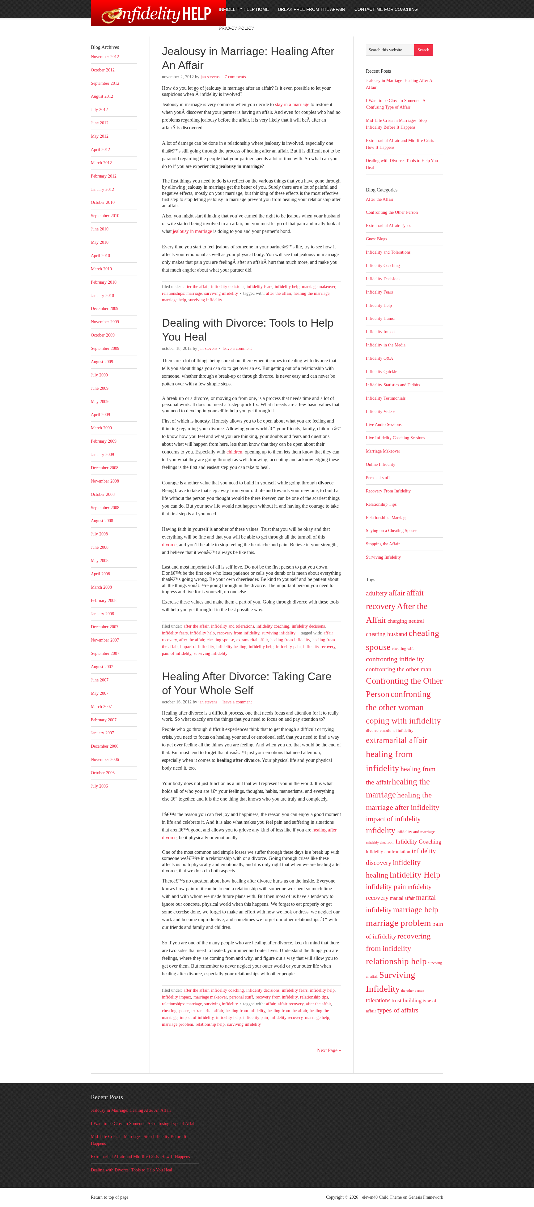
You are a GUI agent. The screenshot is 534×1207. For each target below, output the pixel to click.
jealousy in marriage (192, 231)
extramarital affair (252, 640)
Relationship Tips (314, 997)
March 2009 (101, 428)
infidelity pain (288, 646)
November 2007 (105, 640)
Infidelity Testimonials (385, 398)
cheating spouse (220, 640)
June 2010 (99, 229)
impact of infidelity (197, 646)
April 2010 (100, 255)
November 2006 (105, 759)
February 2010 (104, 282)
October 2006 (103, 773)
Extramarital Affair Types (388, 225)
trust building (407, 1000)
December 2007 (104, 627)
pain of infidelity (176, 653)
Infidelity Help (287, 286)
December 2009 (104, 308)
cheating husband (386, 634)
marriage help (174, 300)
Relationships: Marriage (182, 293)
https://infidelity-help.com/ (142, 18)
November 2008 (105, 481)
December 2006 (104, 746)
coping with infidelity (403, 720)
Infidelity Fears (259, 286)
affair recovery (290, 1004)
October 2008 (103, 494)
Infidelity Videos (380, 411)
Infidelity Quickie (381, 371)
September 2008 (105, 507)
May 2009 (99, 401)
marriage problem (177, 1024)
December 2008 (104, 468)
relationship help (210, 1024)
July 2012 (99, 109)
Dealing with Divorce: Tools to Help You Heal (131, 1170)
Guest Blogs (376, 239)
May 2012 (99, 136)
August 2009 (102, 361)
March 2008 (101, 587)
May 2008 (99, 560)
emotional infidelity (396, 730)
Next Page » (329, 1050)
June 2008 (99, 547)
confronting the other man (398, 669)
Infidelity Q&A (379, 358)
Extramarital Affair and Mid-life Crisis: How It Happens (140, 1156)
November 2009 (105, 322)
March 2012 (101, 163)
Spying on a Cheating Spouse (391, 530)
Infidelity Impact (176, 997)
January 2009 (102, 454)
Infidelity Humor (381, 318)
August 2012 (102, 96)
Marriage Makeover (318, 286)
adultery (377, 593)
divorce (169, 544)
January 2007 (102, 733)
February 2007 (104, 720)
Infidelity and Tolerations (232, 626)
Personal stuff (241, 997)
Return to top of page (109, 1197)
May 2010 (99, 242)
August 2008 (102, 520)
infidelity (380, 830)
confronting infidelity (395, 659)
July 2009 (99, 375)
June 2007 (99, 680)
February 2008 (104, 600)
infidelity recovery (319, 646)
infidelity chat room (380, 842)
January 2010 (102, 295)
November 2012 (105, 56)
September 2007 (105, 653)
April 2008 (100, 574)
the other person (412, 990)
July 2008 (99, 534)
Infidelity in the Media (385, 345)
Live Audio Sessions (383, 424)
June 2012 (99, 123)
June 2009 (99, 388)
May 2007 (99, 693)
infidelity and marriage (415, 831)
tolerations (378, 1000)
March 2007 (101, 706)
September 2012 (105, 83)
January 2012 (102, 189)
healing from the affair (287, 1010)
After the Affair (196, 286)
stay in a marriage (292, 104)
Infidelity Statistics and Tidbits (393, 385)
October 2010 (103, 202)
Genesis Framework (426, 1197)
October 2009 (103, 335)
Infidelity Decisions (227, 286)
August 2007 (102, 666)
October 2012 (103, 70)
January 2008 (102, 614)
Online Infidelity (380, 464)
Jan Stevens (210, 77)
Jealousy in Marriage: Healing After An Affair (131, 1110)
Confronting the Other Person (392, 212)
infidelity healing (231, 646)
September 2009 (105, 348)
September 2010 (105, 215)
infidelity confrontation (388, 851)
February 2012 (104, 176)
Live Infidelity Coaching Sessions (395, 438)
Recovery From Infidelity (238, 633)
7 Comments (235, 77)
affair (270, 1004)
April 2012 (100, 149)
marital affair (402, 898)
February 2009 (104, 441)
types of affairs (397, 1010)
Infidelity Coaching (272, 626)
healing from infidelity (290, 640)
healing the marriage (311, 293)
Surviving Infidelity (221, 293)
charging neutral (406, 621)
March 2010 (101, 269)
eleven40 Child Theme (382, 1197)
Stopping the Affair (383, 544)
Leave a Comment (237, 348)
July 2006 (99, 786)
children (234, 451)
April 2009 (100, 414)
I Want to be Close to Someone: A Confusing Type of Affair (143, 1123)
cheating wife (403, 648)
